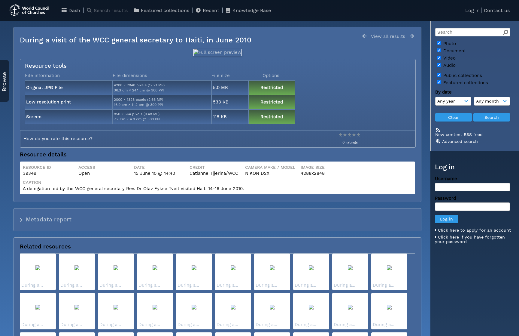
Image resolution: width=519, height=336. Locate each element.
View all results (388, 36)
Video (449, 58)
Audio (449, 65)
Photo (449, 43)
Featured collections (164, 10)
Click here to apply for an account (473, 230)
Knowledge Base (251, 10)
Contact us (497, 10)
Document (454, 51)
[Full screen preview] (217, 52)
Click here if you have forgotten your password (470, 239)
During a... (32, 285)
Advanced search (460, 141)
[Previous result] (364, 36)
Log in (472, 10)
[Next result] (411, 36)
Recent (210, 10)
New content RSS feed (459, 134)
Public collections (462, 75)
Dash (73, 10)
